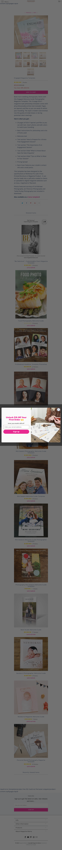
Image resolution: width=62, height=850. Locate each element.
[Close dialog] (58, 409)
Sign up (16, 432)
